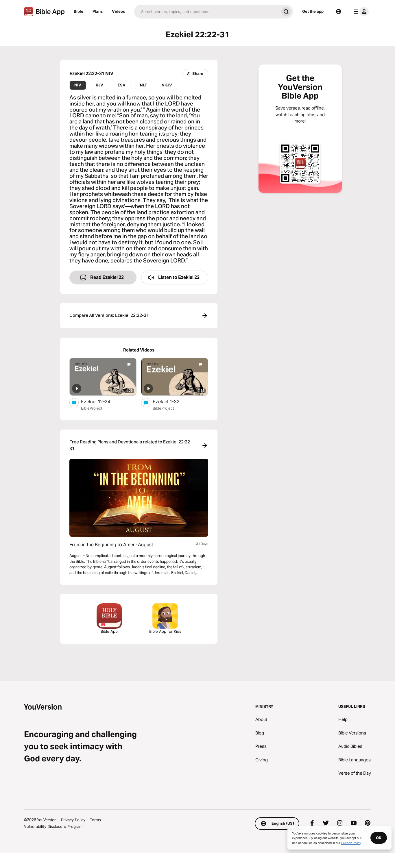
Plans (98, 11)
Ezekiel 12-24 (101, 401)
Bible (78, 11)
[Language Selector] (338, 11)
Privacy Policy (73, 819)
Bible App (109, 631)
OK (378, 837)
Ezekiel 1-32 (172, 401)
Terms (95, 819)
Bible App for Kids (165, 631)
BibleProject (91, 408)
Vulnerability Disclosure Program (53, 826)
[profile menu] (360, 11)
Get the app (313, 11)
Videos (118, 11)
